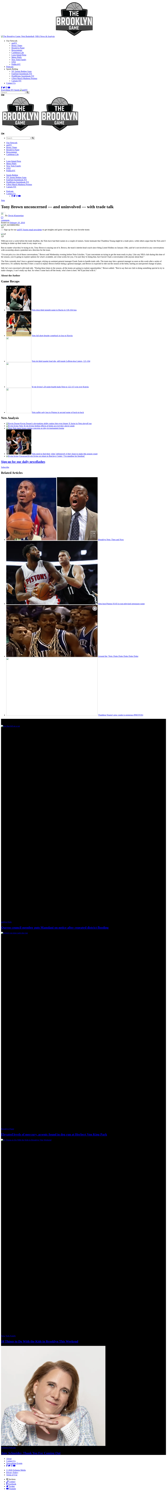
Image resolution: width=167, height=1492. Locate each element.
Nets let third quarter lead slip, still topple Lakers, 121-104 (61, 361)
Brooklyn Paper (18, 48)
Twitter (11, 1486)
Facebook (12, 1484)
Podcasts (9, 67)
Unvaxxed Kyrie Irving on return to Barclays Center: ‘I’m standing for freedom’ (52, 456)
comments (5, 220)
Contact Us (11, 83)
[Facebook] (1, 87)
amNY (14, 43)
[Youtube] (9, 87)
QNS (13, 62)
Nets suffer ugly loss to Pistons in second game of (58, 412)
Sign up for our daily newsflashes (23, 461)
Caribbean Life (17, 52)
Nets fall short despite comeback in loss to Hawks (52, 335)
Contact (11, 1482)
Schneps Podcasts (8, 1447)
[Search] (27, 92)
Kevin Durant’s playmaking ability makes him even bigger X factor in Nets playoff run (56, 423)
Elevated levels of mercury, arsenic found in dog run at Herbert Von (54, 1134)
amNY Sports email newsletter (29, 230)
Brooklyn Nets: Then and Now (111, 539)
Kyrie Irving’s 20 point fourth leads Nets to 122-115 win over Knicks (60, 387)
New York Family (18, 60)
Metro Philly (16, 57)
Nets (3, 200)
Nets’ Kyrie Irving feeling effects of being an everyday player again (46, 426)
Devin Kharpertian (16, 215)
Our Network (11, 143)
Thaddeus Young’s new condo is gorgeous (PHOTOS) (120, 715)
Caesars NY (16, 81)
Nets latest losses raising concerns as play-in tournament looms (38, 428)
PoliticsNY (16, 64)
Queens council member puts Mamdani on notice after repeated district (55, 927)
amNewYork (6, 922)
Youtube (12, 1489)
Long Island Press (18, 55)
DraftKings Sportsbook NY (22, 76)
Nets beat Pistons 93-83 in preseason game (121, 604)
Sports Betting (12, 175)
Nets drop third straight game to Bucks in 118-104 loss (54, 310)
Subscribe (5, 467)
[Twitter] (4, 87)
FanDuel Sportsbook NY (21, 74)
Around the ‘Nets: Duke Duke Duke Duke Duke (118, 656)
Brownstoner (16, 50)
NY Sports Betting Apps (21, 71)
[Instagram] (6, 87)
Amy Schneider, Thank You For (31, 1453)
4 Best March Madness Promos (24, 78)
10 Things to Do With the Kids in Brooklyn (39, 1341)
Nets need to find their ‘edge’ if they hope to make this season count (64, 454)
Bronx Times (16, 45)
